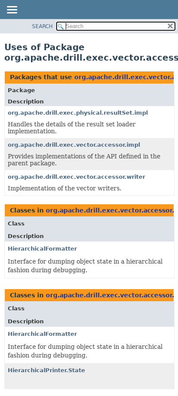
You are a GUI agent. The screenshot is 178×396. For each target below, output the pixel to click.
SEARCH (42, 26)
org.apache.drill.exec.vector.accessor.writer (76, 177)
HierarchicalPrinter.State (46, 370)
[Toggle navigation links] (11, 10)
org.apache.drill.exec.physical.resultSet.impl (78, 112)
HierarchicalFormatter (42, 248)
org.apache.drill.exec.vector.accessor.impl (74, 145)
